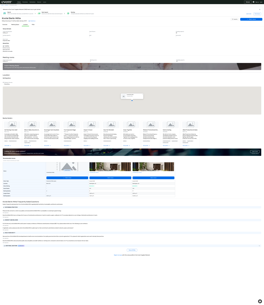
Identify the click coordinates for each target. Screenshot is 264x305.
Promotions (25, 2)
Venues (19, 2)
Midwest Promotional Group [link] (150, 130)
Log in (261, 2)
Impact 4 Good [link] (88, 130)
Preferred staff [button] (165, 142)
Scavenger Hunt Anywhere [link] (51, 130)
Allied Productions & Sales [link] (190, 130)
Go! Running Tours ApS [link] (10, 130)
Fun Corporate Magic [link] (70, 130)
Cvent (2, 5)
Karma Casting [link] (167, 130)
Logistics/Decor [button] (27, 142)
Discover (39, 2)
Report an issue (118, 255)
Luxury (44, 2)
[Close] (259, 9)
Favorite (235, 19)
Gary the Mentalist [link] (108, 130)
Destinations (32, 2)
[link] (12, 124)
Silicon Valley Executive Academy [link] (32, 130)
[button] (132, 101)
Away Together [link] (127, 130)
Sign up (257, 2)
